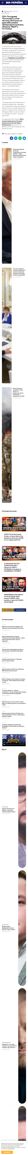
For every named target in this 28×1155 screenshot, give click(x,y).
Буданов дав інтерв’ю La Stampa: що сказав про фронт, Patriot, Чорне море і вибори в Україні (13, 715)
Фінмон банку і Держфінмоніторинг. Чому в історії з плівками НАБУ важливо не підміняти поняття (9, 929)
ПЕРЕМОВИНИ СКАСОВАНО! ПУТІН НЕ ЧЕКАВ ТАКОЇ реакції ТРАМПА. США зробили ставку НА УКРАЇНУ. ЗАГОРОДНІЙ (14, 598)
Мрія (5, 133)
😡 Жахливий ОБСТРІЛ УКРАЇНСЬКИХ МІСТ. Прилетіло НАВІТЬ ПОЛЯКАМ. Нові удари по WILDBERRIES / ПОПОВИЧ (12, 567)
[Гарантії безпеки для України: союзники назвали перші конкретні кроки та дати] (22, 810)
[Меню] (3, 2)
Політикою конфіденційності (8, 1148)
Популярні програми (9, 511)
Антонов (13, 133)
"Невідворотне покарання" (16, 58)
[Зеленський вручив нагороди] (7, 206)
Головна (4, 7)
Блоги (4, 749)
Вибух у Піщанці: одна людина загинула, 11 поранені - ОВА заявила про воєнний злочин (13, 680)
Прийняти (7, 1152)
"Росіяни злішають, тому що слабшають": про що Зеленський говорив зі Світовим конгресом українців (19, 272)
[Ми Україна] (14, 2)
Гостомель (19, 133)
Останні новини (7, 619)
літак (8, 133)
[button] (11, 138)
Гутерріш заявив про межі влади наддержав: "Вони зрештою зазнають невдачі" (13, 726)
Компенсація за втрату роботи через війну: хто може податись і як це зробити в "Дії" (14, 703)
